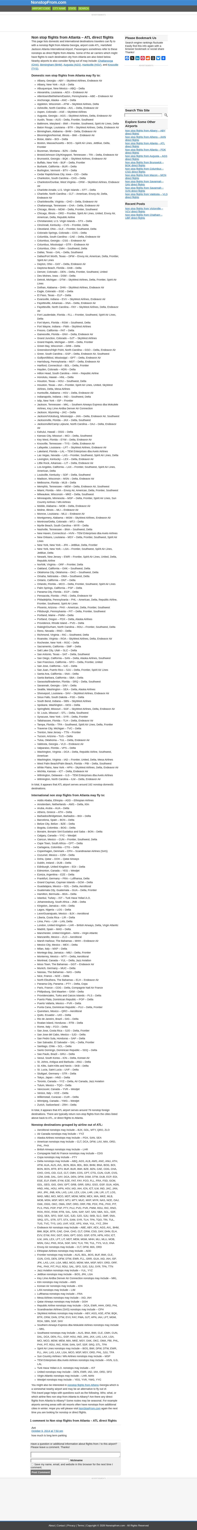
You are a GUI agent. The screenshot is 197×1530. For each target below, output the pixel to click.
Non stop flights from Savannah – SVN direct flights (144, 189)
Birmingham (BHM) (51, 64)
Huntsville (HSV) (91, 64)
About (52, 1525)
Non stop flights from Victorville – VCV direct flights (144, 210)
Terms (80, 1525)
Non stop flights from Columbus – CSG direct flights (144, 170)
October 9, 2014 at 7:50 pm (47, 1431)
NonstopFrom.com (48, 2)
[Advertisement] (98, 22)
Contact (61, 1525)
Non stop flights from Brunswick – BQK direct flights (144, 164)
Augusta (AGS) (72, 64)
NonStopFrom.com (90, 1408)
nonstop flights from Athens (83, 1385)
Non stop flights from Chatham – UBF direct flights (143, 216)
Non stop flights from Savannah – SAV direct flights (144, 183)
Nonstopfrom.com (115, 1525)
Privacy (71, 1525)
